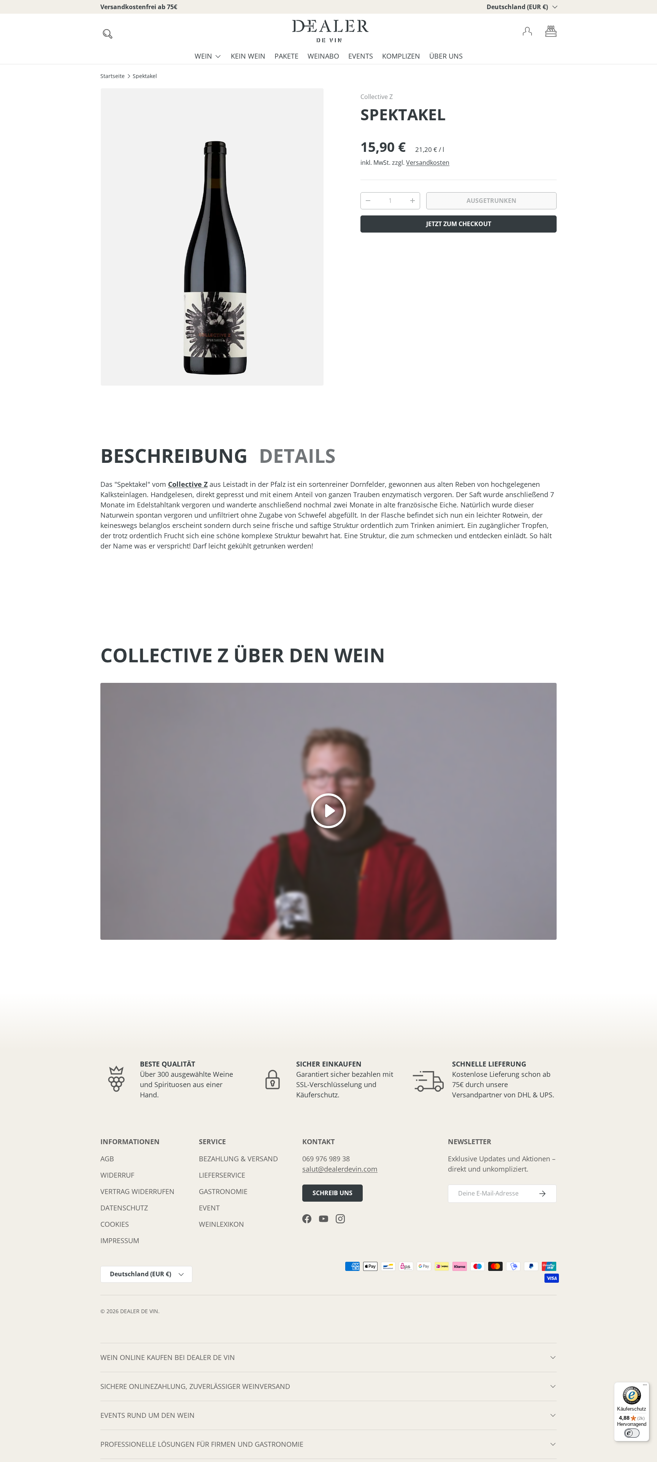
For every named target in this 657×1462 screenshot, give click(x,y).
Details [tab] (297, 456)
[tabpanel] (328, 515)
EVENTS (360, 56)
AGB (107, 1158)
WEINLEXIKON (221, 1224)
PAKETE (286, 56)
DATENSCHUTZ (124, 1207)
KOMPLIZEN (401, 56)
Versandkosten (427, 162)
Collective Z (376, 96)
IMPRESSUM (119, 1240)
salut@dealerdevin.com (340, 1168)
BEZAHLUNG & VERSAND (238, 1158)
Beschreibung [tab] (174, 456)
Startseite (112, 76)
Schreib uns (332, 1193)
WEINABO (323, 56)
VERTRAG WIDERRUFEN (137, 1191)
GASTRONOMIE (223, 1191)
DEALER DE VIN (139, 1311)
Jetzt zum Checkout (458, 224)
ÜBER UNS (446, 56)
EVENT (209, 1207)
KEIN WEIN (248, 56)
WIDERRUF (117, 1175)
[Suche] (105, 31)
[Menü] (644, 1386)
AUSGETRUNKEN (491, 200)
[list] (212, 237)
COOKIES (114, 1224)
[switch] (632, 1433)
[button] (550, 31)
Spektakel (145, 76)
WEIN (203, 56)
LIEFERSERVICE (222, 1175)
